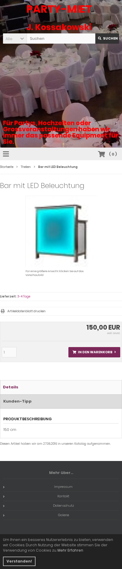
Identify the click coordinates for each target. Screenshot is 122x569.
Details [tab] (10, 387)
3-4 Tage (23, 296)
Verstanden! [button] (19, 561)
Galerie (63, 515)
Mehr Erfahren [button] (70, 550)
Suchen (107, 38)
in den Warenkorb (94, 352)
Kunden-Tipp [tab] (17, 401)
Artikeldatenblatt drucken (26, 311)
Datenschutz (63, 505)
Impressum (63, 486)
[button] (15, 38)
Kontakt (63, 496)
